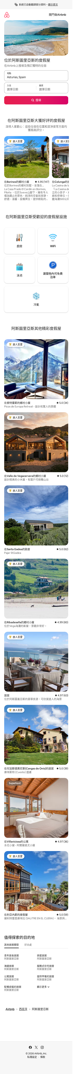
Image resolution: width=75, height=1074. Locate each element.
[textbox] (20, 89)
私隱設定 (32, 1057)
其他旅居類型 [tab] (11, 944)
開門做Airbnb (57, 15)
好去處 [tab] (28, 944)
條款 (42, 1057)
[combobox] (36, 77)
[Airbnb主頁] (6, 14)
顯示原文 (53, 4)
